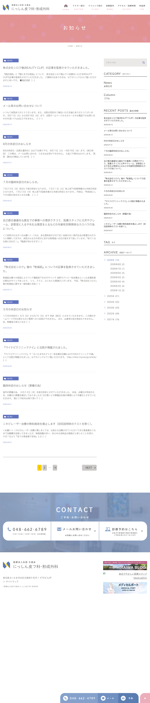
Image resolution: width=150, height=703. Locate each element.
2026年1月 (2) (117, 290)
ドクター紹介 (79, 7)
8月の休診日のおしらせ (17, 144)
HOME (66, 9)
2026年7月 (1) (117, 269)
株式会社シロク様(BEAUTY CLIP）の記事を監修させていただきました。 (47, 67)
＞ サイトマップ (10, 582)
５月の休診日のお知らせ (17, 309)
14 (55, 468)
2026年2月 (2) (117, 286)
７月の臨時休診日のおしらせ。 (21, 182)
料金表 (142, 7)
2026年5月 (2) (117, 277)
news (9, 60)
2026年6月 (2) (117, 273)
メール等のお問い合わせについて (22, 106)
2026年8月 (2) (117, 264)
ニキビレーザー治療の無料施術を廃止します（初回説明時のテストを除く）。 (48, 424)
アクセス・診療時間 (127, 7)
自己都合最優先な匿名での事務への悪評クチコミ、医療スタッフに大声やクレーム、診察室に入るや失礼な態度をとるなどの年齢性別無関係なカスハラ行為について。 (49, 224)
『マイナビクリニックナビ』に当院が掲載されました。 (35, 347)
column (109, 96)
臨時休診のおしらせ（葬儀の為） (22, 385)
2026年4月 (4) (117, 282)
